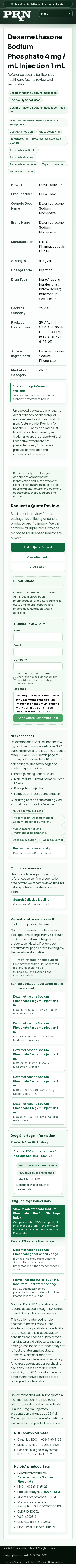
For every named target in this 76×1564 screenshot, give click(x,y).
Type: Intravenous (54, 164)
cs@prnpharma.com (15, 1555)
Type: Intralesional (22, 157)
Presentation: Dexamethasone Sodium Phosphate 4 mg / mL (33, 819)
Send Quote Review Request (38, 718)
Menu (55, 13)
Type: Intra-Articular (23, 150)
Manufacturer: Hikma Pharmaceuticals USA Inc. (35, 141)
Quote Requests (38, 557)
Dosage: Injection (21, 131)
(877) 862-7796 (38, 1555)
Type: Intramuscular (23, 164)
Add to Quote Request (38, 547)
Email (17, 645)
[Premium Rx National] (17, 16)
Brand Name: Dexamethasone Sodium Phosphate (35, 122)
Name (17, 630)
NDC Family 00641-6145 (25, 100)
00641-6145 (52, 1492)
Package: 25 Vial (49, 131)
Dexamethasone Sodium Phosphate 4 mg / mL (37, 109)
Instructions (25, 581)
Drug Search (38, 566)
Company (20, 659)
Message (19, 688)
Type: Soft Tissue (21, 171)
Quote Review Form (31, 624)
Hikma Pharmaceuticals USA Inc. (52, 246)
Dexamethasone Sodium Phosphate (33, 92)
